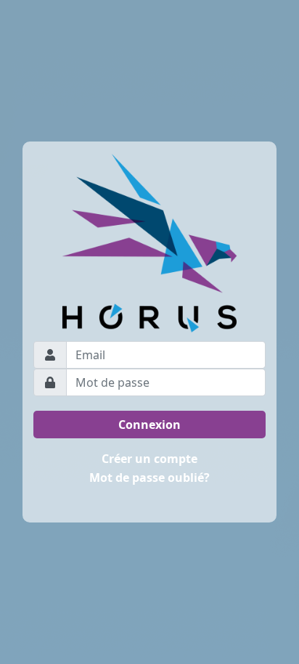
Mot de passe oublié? (149, 477)
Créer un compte (149, 459)
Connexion (149, 425)
